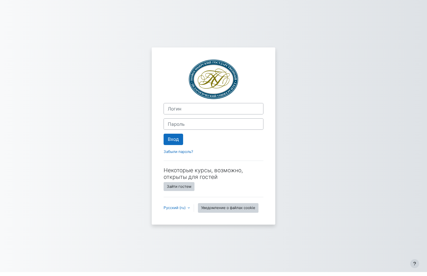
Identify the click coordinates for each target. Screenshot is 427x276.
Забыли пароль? (178, 151)
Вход (173, 139)
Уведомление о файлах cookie (228, 207)
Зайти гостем (179, 186)
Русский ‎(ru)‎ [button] (175, 207)
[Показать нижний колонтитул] (414, 263)
